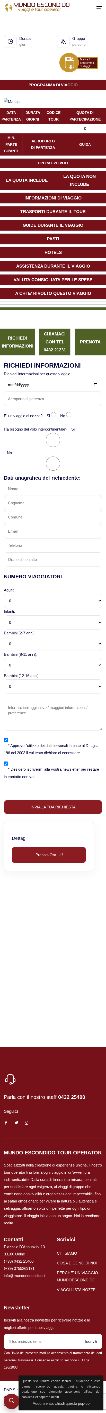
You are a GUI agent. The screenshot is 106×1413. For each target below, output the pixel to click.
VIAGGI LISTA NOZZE (76, 1290)
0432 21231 (55, 350)
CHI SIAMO (67, 1253)
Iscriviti (91, 1341)
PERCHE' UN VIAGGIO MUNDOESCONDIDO (77, 1276)
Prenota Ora (46, 855)
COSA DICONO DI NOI (77, 1263)
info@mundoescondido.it (24, 1275)
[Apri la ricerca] (11, 1401)
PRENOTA (90, 342)
